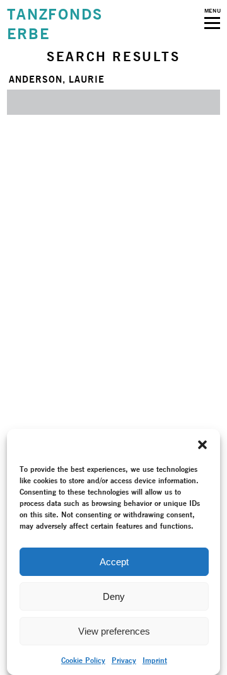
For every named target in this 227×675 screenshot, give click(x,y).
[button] (202, 444)
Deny (114, 596)
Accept (114, 561)
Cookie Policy (83, 660)
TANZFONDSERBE (55, 24)
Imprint (155, 660)
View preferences (114, 631)
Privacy (124, 660)
